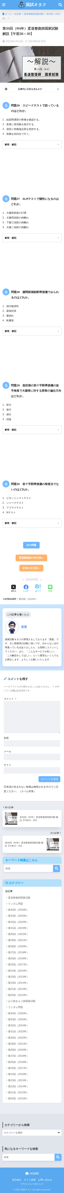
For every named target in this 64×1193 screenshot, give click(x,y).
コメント (10, 698)
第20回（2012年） (18, 995)
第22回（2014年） (18, 982)
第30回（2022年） (28, 599)
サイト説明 (30, 1180)
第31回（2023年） (18, 928)
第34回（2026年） (18, 909)
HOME (34, 1173)
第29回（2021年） (18, 940)
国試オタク (36, 4)
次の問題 (31, 545)
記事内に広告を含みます (30, 89)
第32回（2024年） (18, 922)
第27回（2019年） (18, 952)
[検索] (56, 868)
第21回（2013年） (18, 989)
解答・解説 (10, 144)
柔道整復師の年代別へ (31, 557)
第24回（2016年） (18, 970)
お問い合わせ (45, 1180)
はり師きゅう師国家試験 (21, 1001)
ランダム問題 (15, 903)
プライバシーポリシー (32, 1184)
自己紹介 (16, 1180)
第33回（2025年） (18, 915)
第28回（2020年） (18, 946)
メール (7, 751)
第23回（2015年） (18, 976)
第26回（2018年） (18, 958)
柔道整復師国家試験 (19, 897)
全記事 (9, 891)
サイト (7, 765)
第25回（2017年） (18, 964)
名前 (6, 738)
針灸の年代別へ (31, 568)
